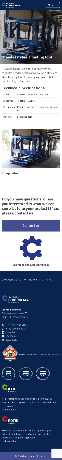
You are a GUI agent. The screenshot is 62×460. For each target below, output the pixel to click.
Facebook (11, 335)
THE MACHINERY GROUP (41, 279)
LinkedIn (10, 332)
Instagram (11, 339)
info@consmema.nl (16, 328)
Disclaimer (41, 456)
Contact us (31, 225)
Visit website (9, 409)
